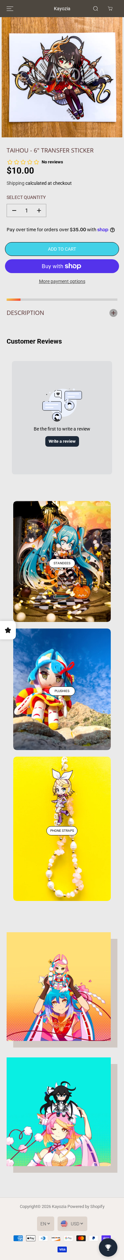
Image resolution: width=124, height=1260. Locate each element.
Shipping (15, 183)
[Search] (95, 8)
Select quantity (26, 197)
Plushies (62, 691)
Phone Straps (62, 830)
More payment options (62, 281)
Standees (62, 563)
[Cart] (110, 8)
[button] (10, 8)
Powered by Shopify (85, 1206)
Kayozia (59, 1206)
